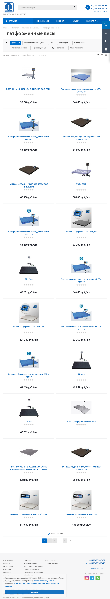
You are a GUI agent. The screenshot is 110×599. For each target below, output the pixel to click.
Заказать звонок (100, 11)
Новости (60, 21)
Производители (51, 563)
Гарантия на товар (31, 569)
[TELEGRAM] (92, 578)
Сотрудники (8, 566)
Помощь (27, 560)
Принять (34, 592)
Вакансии (7, 569)
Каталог (13, 21)
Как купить (92, 21)
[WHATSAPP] (98, 578)
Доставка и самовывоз (33, 566)
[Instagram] (87, 578)
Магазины (7, 572)
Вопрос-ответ (51, 560)
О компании (42, 21)
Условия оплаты (30, 563)
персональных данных (44, 581)
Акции (76, 21)
